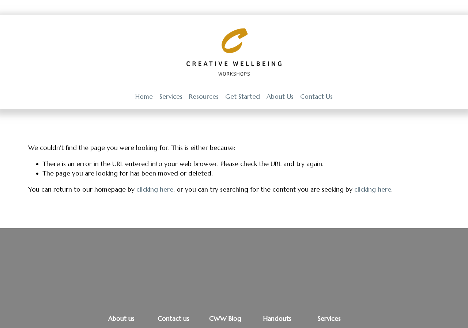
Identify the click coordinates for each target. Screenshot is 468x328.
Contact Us (316, 97)
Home (144, 97)
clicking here (154, 189)
